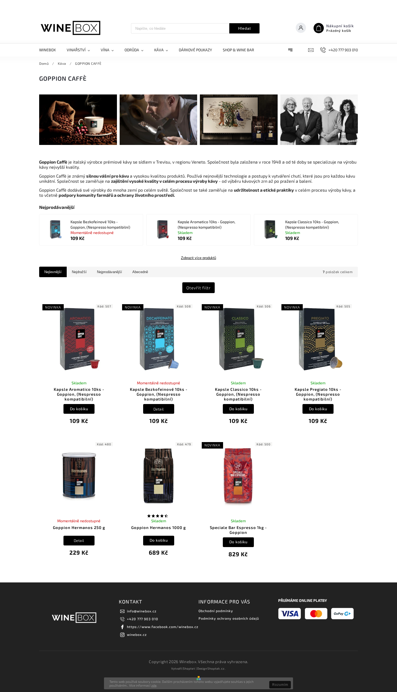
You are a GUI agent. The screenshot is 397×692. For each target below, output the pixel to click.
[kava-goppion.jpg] (78, 143)
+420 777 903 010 (142, 619)
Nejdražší (79, 272)
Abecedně (140, 272)
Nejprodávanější (109, 272)
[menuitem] (50, 50)
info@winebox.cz (141, 611)
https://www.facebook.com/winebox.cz (162, 627)
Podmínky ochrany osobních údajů (228, 618)
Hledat (244, 28)
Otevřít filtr (198, 287)
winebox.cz (137, 634)
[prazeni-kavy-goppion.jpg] (158, 143)
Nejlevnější (53, 272)
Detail (158, 409)
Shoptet (189, 668)
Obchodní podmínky (215, 611)
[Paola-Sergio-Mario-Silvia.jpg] (319, 143)
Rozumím (280, 685)
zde (153, 685)
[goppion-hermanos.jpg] (239, 143)
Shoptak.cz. (216, 668)
